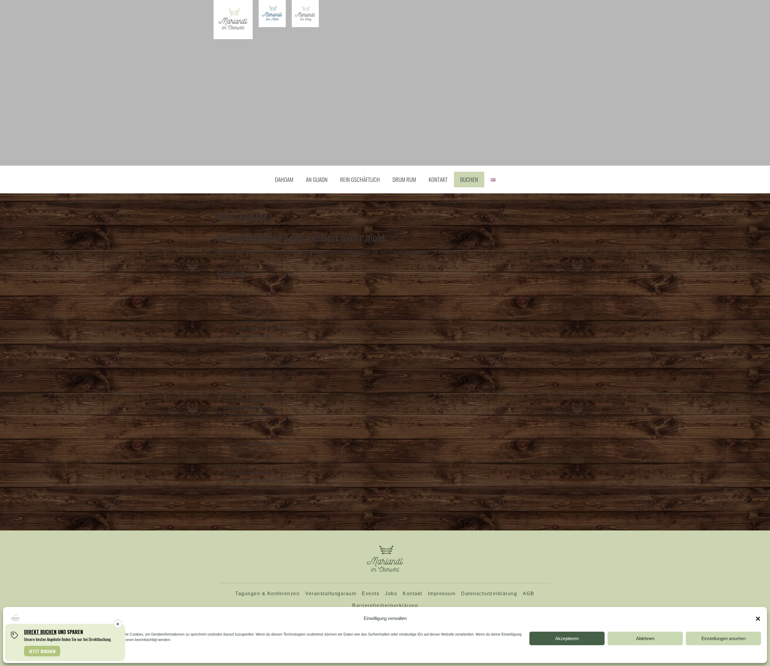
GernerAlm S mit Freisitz (267, 314)
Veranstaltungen (246, 386)
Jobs (234, 436)
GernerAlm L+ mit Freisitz (268, 379)
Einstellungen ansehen (723, 638)
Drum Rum (404, 179)
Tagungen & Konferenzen (256, 400)
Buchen (469, 179)
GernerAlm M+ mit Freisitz (268, 343)
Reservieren (242, 458)
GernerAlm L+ (255, 357)
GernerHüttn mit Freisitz (266, 364)
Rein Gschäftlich (360, 179)
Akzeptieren (567, 638)
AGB (234, 487)
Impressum (240, 465)
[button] (758, 619)
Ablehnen (645, 638)
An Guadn (317, 179)
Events (370, 593)
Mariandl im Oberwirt (251, 292)
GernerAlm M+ (256, 335)
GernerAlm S (254, 306)
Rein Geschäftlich (247, 408)
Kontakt (438, 179)
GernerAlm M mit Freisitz (267, 328)
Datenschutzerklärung (252, 473)
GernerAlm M (255, 321)
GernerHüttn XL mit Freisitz (269, 371)
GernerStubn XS (258, 350)
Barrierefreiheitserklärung (256, 480)
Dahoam (284, 179)
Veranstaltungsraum (250, 415)
